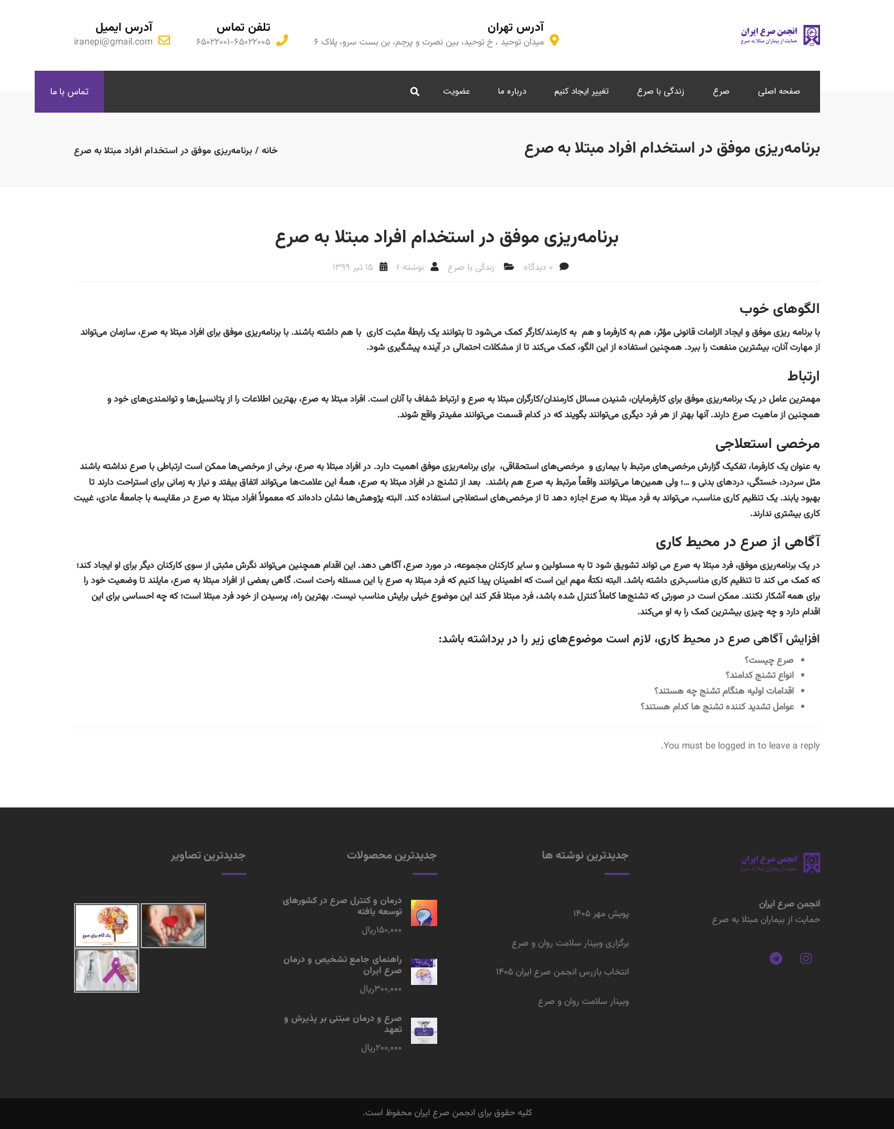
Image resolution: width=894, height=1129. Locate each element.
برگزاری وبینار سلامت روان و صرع (570, 943)
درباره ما (512, 91)
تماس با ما (69, 91)
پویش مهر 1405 (601, 914)
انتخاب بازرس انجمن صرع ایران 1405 (562, 972)
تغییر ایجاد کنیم (581, 91)
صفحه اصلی (779, 91)
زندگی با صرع (661, 91)
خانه (270, 151)
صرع (721, 91)
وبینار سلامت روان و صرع (583, 1002)
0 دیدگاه (538, 268)
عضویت (456, 91)
